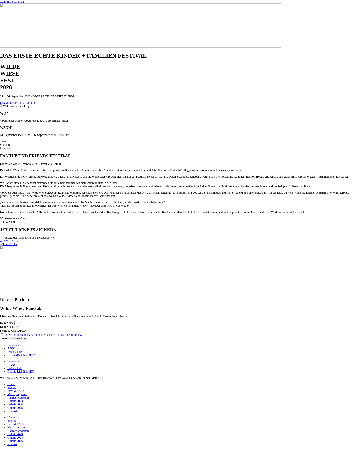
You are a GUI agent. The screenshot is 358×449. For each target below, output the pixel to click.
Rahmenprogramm (18, 397)
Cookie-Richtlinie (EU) (21, 355)
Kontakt (12, 411)
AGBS (11, 348)
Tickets (11, 387)
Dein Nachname (9, 326)
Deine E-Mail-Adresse (13, 330)
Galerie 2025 (15, 407)
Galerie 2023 (15, 401)
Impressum (13, 345)
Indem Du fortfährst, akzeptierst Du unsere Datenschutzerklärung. (43, 334)
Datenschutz (14, 351)
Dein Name (7, 322)
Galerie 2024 (15, 404)
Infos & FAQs (15, 390)
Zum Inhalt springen (12, 1)
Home (11, 384)
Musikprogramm (17, 394)
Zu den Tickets (9, 241)
